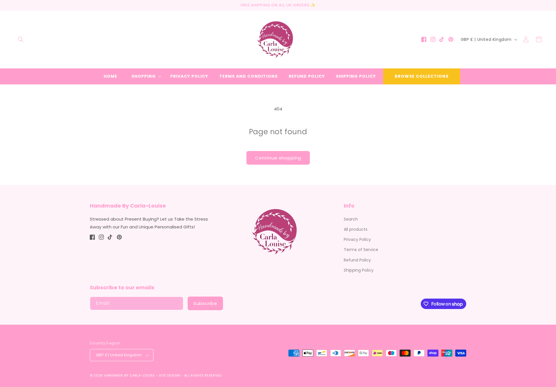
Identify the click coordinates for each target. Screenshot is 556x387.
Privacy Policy (357, 239)
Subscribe (205, 303)
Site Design (169, 375)
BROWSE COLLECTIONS (422, 76)
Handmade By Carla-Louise (129, 375)
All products (355, 229)
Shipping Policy (359, 270)
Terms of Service (361, 249)
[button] (20, 39)
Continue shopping (278, 158)
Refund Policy (357, 260)
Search (351, 219)
